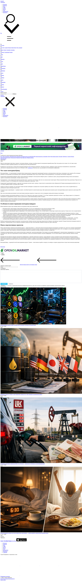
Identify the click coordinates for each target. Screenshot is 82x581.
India (2, 56)
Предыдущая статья (24, 264)
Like (2, 253)
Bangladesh (3, 68)
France (2, 73)
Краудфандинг (23, 157)
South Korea (3, 66)
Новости (5, 5)
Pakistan (2, 75)
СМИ (4, 7)
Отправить (4, 283)
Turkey (2, 80)
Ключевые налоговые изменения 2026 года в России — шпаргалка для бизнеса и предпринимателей (23, 463)
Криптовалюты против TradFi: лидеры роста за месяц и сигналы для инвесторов (18, 325)
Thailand (2, 77)
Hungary (2, 86)
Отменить (11, 283)
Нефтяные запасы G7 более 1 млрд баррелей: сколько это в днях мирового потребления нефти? (21, 394)
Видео (4, 9)
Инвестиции (25, 156)
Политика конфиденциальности (8, 578)
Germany (2, 52)
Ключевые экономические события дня (13, 156)
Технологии (13, 157)
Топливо (60, 156)
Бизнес (72, 156)
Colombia (8, 50)
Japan (2, 63)
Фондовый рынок (54, 156)
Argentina (13, 50)
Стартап (69, 156)
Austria (11, 52)
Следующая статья (33, 264)
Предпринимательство (5, 157)
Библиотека (5, 11)
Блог (4, 6)
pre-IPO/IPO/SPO (31, 156)
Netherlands (3, 82)
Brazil (2, 61)
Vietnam (2, 84)
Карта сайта (3, 579)
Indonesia (2, 59)
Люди (49, 156)
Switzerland (7, 52)
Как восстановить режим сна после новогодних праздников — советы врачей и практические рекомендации (24, 533)
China (2, 54)
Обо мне (5, 4)
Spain (5, 50)
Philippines (3, 70)
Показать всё (3, 158)
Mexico (2, 50)
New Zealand (19, 47)
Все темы (3, 156)
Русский (2, 45)
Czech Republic (4, 89)
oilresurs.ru (30, 167)
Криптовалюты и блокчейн (42, 156)
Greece (2, 91)
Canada (6, 47)
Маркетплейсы (30, 157)
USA (2, 47)
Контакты (5, 12)
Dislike (3, 254)
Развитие (18, 157)
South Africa (13, 47)
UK (3, 47)
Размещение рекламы (5, 576)
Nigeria (9, 47)
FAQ (4, 10)
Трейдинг (65, 156)
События (5, 552)
